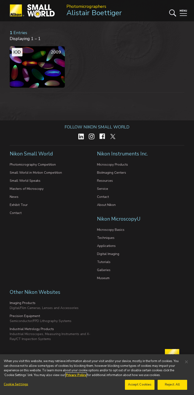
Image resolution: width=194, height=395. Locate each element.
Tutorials (103, 262)
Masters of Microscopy (27, 188)
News (14, 197)
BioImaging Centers (111, 172)
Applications (106, 246)
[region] (97, 374)
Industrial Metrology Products (32, 329)
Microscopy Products (112, 164)
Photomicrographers (86, 6)
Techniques (106, 238)
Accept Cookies (140, 384)
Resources (105, 180)
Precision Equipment (25, 316)
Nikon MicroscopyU (118, 219)
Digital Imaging (108, 254)
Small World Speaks (25, 180)
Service (102, 188)
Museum (103, 278)
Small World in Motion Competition (36, 172)
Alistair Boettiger (94, 13)
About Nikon (106, 205)
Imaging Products (22, 303)
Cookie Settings (16, 384)
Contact (16, 213)
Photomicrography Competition (33, 164)
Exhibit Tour (19, 205)
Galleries (103, 270)
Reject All (172, 384)
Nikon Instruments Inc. (123, 153)
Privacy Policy (76, 375)
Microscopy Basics (110, 229)
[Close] (186, 362)
